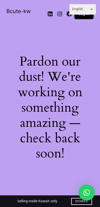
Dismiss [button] (81, 201)
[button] (87, 193)
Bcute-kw (18, 11)
